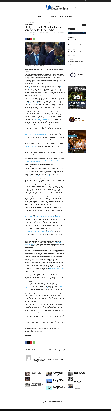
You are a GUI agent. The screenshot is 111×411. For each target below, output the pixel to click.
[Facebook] (79, 1)
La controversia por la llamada (35, 134)
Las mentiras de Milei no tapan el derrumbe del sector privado (77, 40)
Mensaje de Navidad (36, 377)
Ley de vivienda (31, 102)
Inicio (25, 22)
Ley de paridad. (40, 102)
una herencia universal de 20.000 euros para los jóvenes (40, 231)
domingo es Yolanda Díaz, (30, 146)
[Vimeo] (84, 1)
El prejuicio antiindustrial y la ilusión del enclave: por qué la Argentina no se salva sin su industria (77, 53)
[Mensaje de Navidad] (27, 379)
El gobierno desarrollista (75, 370)
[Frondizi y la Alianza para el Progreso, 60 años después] (70, 386)
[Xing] (38, 361)
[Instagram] (81, 1)
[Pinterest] (31, 39)
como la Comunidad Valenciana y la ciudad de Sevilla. (43, 78)
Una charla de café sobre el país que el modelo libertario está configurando (75, 62)
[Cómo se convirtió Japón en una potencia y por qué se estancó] (49, 388)
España (31, 335)
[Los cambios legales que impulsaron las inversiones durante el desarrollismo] (70, 379)
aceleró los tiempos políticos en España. (47, 68)
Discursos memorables (31, 370)
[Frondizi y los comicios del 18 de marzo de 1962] (70, 374)
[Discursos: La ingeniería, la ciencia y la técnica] (27, 374)
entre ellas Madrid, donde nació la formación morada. (48, 130)
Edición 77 (29, 22)
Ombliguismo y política (30, 349)
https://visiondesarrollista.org (37, 357)
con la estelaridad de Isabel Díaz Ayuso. (43, 119)
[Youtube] (85, 1)
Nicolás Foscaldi (36, 356)
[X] (82, 1)
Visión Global (31, 24)
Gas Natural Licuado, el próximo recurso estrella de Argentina (56, 350)
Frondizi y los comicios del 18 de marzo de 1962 (79, 373)
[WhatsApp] (34, 39)
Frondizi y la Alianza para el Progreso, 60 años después (80, 386)
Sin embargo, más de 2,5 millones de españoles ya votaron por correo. (45, 175)
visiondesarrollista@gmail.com (54, 405)
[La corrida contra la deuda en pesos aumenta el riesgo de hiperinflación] (49, 381)
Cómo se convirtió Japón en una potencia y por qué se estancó (59, 387)
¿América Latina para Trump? (74, 58)
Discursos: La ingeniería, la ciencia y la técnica (37, 373)
